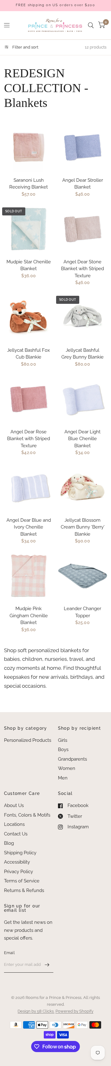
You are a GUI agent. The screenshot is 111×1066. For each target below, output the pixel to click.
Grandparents (72, 759)
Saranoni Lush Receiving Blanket (28, 183)
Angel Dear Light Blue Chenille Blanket (82, 438)
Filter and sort (24, 47)
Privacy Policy (18, 871)
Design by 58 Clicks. (36, 1011)
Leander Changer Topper (82, 612)
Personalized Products (27, 740)
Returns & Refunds (24, 890)
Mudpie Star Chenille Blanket (28, 265)
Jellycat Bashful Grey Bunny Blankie (82, 353)
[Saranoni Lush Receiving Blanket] (28, 147)
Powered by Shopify (74, 1011)
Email (9, 952)
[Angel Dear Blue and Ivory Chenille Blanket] (28, 487)
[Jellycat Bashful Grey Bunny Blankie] (82, 317)
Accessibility (17, 862)
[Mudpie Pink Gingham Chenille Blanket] (28, 576)
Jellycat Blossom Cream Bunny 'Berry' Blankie (83, 527)
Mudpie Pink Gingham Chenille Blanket (29, 615)
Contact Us (15, 834)
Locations (14, 824)
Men (63, 778)
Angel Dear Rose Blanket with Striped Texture (28, 438)
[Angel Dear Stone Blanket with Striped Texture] (82, 229)
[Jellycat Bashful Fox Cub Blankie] (28, 317)
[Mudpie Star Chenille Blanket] (28, 229)
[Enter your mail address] (47, 965)
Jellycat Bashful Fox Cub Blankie (28, 353)
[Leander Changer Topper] (82, 576)
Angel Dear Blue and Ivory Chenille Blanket (28, 527)
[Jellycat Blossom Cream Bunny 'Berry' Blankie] (82, 487)
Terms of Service (21, 881)
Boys (63, 749)
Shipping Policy (20, 853)
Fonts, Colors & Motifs (27, 815)
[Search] (91, 25)
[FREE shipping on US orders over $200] (55, 5)
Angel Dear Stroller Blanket (82, 183)
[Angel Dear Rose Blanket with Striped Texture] (28, 399)
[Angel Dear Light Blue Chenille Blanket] (82, 399)
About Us (14, 805)
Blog (9, 843)
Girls (62, 740)
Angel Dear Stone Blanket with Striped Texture (82, 268)
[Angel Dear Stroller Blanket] (82, 147)
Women (66, 768)
